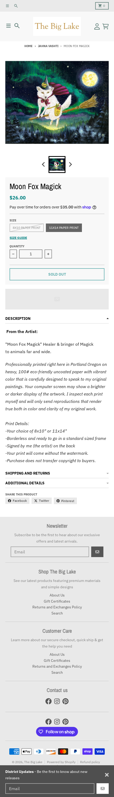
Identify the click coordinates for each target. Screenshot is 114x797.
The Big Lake (33, 762)
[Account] (97, 26)
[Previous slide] (43, 164)
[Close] (107, 774)
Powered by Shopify (61, 762)
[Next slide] (70, 164)
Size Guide (18, 238)
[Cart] (105, 26)
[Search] (17, 25)
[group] (57, 164)
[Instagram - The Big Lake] (57, 701)
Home (28, 46)
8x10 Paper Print (27, 228)
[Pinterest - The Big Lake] (65, 701)
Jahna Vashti (48, 46)
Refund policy (90, 762)
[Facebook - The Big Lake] (48, 701)
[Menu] (8, 25)
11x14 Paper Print (64, 228)
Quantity (17, 246)
